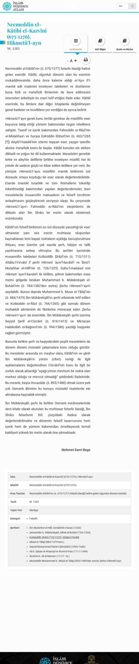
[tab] (76, 43)
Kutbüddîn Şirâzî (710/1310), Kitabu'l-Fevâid (54, 537)
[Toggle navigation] (72, 6)
